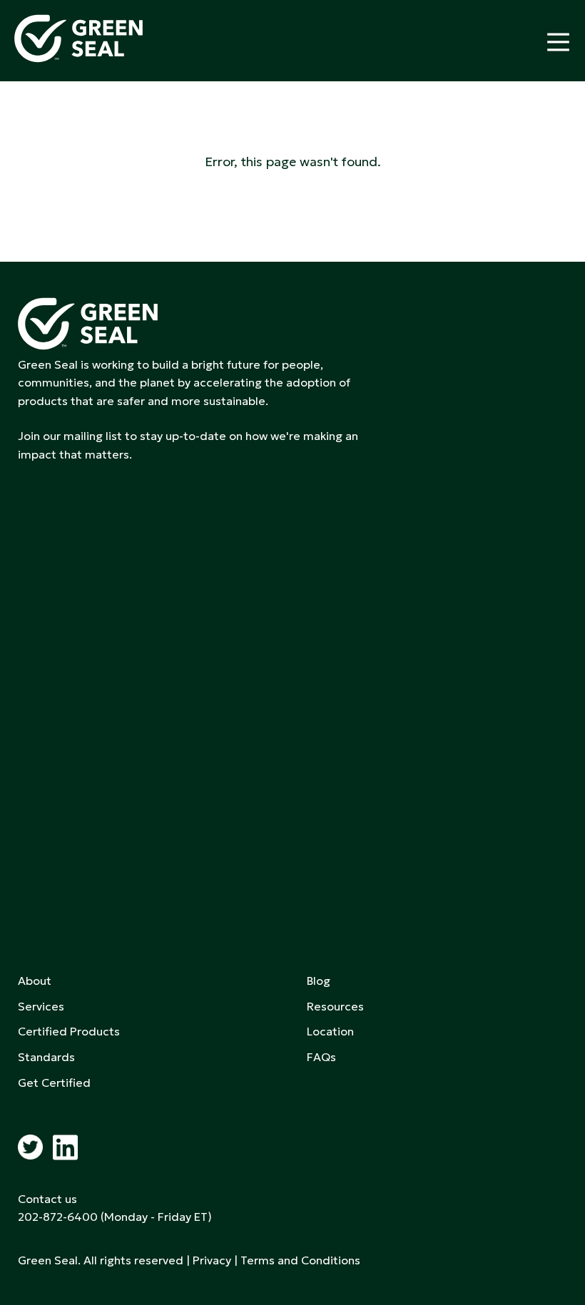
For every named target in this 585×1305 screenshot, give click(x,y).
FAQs (321, 1057)
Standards (46, 1057)
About (34, 980)
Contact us (47, 1199)
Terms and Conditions (300, 1260)
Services (41, 1006)
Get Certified (54, 1082)
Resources (335, 1006)
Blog (318, 980)
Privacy (212, 1260)
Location (330, 1031)
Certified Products (69, 1031)
